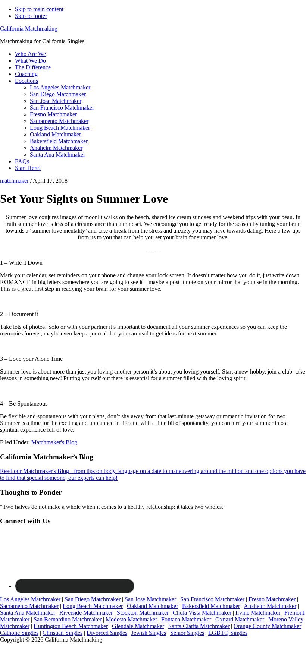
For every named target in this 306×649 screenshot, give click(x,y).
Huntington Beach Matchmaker (71, 626)
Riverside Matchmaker (86, 612)
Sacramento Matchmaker (29, 606)
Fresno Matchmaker (272, 599)
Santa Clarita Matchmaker (199, 626)
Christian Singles (62, 633)
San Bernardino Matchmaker (68, 619)
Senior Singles (187, 633)
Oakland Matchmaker (152, 606)
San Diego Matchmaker (93, 599)
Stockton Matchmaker (143, 612)
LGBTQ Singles (227, 633)
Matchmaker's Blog (54, 442)
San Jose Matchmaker (150, 599)
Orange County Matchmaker (267, 626)
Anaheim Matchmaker (270, 606)
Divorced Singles (107, 633)
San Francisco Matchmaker (212, 599)
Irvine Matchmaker (257, 612)
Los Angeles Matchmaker (30, 599)
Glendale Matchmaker (138, 626)
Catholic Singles (19, 633)
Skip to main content (39, 9)
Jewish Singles (148, 633)
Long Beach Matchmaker (93, 606)
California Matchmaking (28, 28)
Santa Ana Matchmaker (27, 612)
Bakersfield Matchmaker (211, 606)
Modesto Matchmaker (131, 619)
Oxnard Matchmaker (239, 619)
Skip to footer (31, 16)
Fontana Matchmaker (186, 619)
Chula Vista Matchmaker (202, 612)
